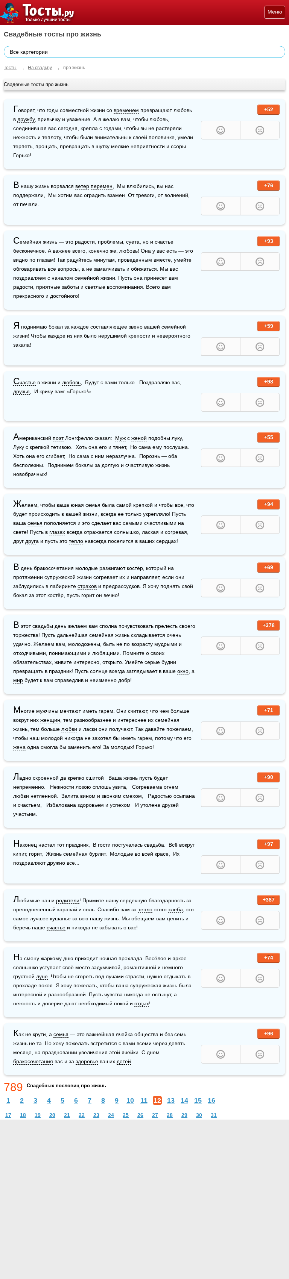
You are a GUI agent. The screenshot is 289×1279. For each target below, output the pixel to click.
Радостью (160, 796)
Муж (120, 438)
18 (23, 1115)
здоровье (87, 1061)
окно (183, 671)
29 (184, 1115)
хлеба (175, 909)
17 (8, 1115)
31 (214, 1115)
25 (126, 1115)
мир (18, 680)
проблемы (110, 242)
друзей (170, 805)
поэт (58, 438)
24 (111, 1115)
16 (211, 1100)
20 (52, 1115)
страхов (87, 586)
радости (85, 242)
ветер (82, 186)
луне (42, 976)
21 (67, 1115)
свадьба (154, 845)
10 (130, 1100)
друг (30, 541)
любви (69, 729)
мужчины (47, 711)
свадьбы (42, 626)
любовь (71, 382)
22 (82, 1115)
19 (38, 1115)
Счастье (24, 382)
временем (126, 110)
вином (88, 796)
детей (124, 1061)
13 (171, 1100)
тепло (76, 541)
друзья (21, 391)
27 (155, 1115)
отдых (141, 1003)
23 (96, 1115)
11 (144, 1100)
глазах (57, 532)
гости (104, 845)
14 (184, 1100)
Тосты (10, 67)
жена (19, 747)
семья (35, 523)
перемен (102, 186)
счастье (56, 927)
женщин (50, 720)
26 (140, 1115)
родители (67, 900)
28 (170, 1115)
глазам (45, 260)
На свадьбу (40, 67)
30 (199, 1115)
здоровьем (91, 805)
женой (139, 438)
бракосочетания (33, 1061)
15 (198, 1100)
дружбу (26, 119)
